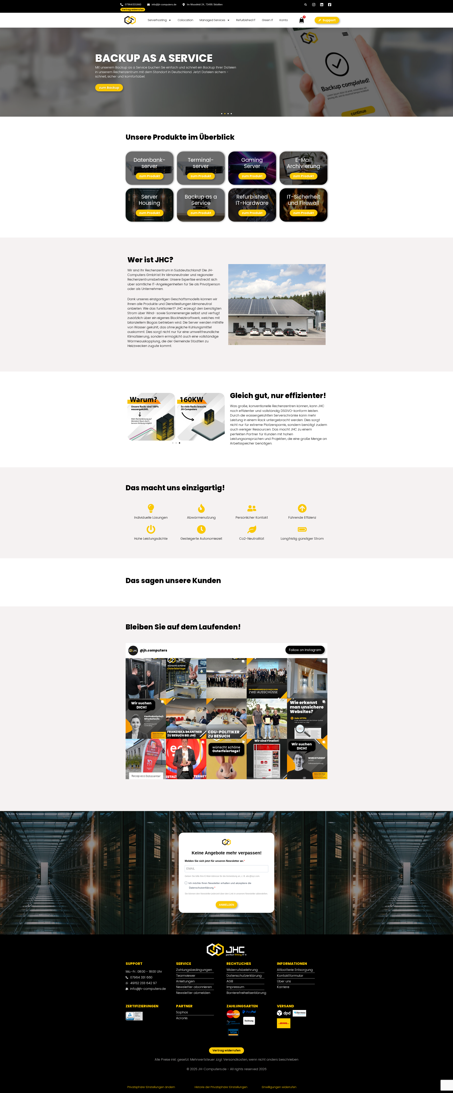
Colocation (185, 20)
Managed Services (212, 20)
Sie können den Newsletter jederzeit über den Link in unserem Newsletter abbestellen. (226, 943)
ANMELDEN (226, 953)
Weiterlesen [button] (205, 627)
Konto (284, 20)
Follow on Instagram (305, 699)
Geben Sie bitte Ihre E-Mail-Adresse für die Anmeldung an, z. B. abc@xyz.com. (222, 925)
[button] (305, 4)
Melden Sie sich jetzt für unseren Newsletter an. (214, 909)
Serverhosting (157, 20)
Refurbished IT (246, 20)
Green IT (267, 20)
